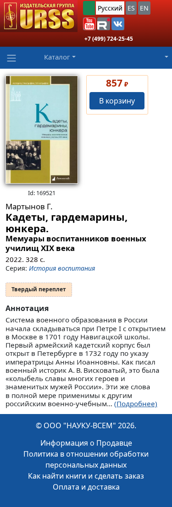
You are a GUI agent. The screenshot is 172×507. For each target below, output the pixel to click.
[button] (89, 23)
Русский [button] (110, 8)
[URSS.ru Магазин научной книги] (39, 16)
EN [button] (144, 8)
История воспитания (62, 268)
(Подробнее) (135, 403)
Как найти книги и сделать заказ (86, 476)
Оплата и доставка (86, 487)
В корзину (117, 101)
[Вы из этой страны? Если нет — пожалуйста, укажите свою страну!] (89, 8)
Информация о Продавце (86, 443)
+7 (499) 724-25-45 (108, 39)
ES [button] (131, 8)
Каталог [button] (57, 56)
